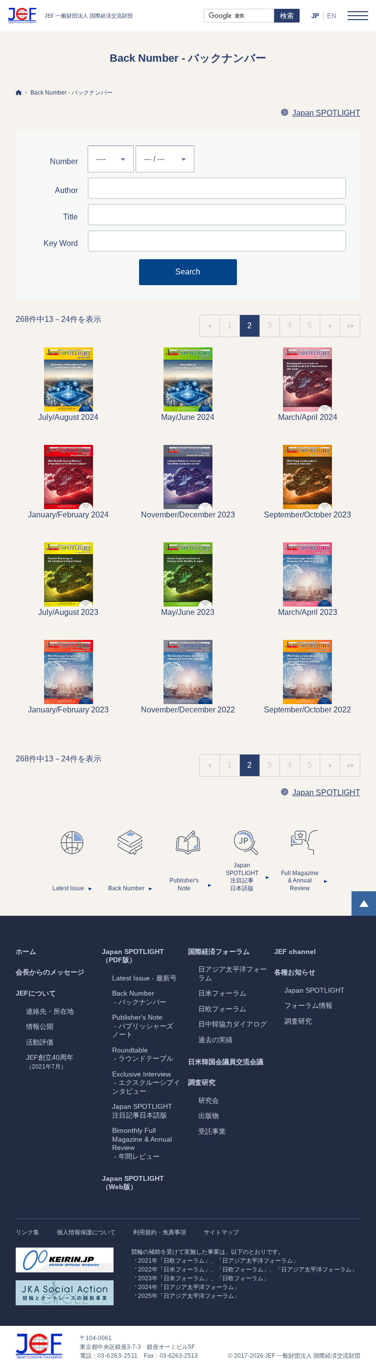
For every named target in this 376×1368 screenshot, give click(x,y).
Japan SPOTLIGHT (326, 113)
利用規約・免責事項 (159, 1232)
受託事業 (212, 1131)
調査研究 (201, 1082)
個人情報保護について (86, 1232)
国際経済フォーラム (219, 951)
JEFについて (36, 993)
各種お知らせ (294, 972)
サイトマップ (221, 1232)
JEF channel (295, 951)
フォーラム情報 (308, 1005)
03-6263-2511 (117, 1355)
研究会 (208, 1100)
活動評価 (39, 1042)
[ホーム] (19, 92)
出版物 (208, 1116)
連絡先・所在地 (50, 1011)
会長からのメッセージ (50, 972)
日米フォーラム (222, 993)
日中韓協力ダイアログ (232, 1024)
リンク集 (27, 1232)
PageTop (364, 903)
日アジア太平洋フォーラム (232, 973)
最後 (350, 326)
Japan (314, 990)
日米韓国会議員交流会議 (225, 1062)
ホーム (26, 951)
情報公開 (39, 1026)
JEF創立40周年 (49, 1061)
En (331, 16)
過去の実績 (215, 1040)
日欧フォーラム (222, 1009)
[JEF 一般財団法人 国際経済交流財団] (70, 15)
